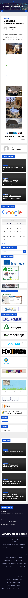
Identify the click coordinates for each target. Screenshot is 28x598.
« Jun (3, 243)
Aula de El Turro (14, 547)
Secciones (15, 591)
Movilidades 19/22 (20, 560)
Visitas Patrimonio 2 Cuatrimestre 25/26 (10, 181)
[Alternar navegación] (13, 11)
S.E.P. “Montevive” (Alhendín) (14, 585)
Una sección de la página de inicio (14, 595)
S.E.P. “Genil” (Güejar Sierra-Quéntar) (14, 576)
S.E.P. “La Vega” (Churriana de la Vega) (14, 579)
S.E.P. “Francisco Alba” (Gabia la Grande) (14, 573)
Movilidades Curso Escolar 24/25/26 (18, 563)
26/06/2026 (7, 454)
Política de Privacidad (14, 566)
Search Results (9, 591)
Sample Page (24, 588)
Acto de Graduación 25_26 (13, 168)
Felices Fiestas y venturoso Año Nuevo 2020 (19, 138)
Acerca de (9, 544)
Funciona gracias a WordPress (10, 539)
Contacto (7, 557)
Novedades (6, 18)
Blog (26, 554)
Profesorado (22, 566)
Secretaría (20, 591)
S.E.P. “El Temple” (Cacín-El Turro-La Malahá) (14, 569)
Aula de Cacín (15, 544)
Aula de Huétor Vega (5, 550)
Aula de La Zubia (23, 550)
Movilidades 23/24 (6, 563)
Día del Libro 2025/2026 (12, 196)
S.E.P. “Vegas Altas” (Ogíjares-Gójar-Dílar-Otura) (11, 588)
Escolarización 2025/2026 (9, 560)
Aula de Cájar (22, 544)
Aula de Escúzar (22, 547)
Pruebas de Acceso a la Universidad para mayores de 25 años (8, 138)
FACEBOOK (5, 421)
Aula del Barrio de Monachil (18, 554)
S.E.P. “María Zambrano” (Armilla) (14, 582)
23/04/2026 (7, 468)
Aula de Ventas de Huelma (6, 554)
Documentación (13, 557)
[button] (23, 11)
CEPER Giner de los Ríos (14, 6)
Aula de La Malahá (15, 550)
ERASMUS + (20, 557)
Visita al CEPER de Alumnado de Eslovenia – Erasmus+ (12, 496)
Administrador (13, 27)
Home (4, 544)
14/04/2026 (7, 498)
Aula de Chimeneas (6, 547)
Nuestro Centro (6, 566)
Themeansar (14, 541)
